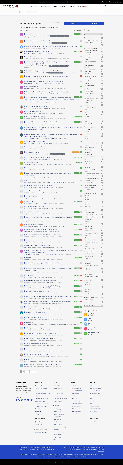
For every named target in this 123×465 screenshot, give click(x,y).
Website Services (57, 396)
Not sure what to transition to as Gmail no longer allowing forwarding (47, 76)
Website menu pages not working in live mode (40, 280)
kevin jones (46, 319)
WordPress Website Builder (60, 398)
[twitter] (25, 400)
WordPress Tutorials (77, 403)
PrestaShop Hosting (58, 432)
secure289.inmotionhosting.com (35, 312)
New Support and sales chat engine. (37, 51)
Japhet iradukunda (29, 138)
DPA (82, 447)
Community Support (30, 23)
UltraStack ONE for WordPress (43, 393)
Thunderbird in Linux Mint (33, 111)
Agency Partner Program (96, 408)
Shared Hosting (39, 385)
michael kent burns (29, 254)
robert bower (27, 335)
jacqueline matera (28, 103)
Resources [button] (105, 2)
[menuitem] (105, 2)
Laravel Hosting (57, 419)
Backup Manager (57, 388)
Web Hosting (38, 382)
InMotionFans (92, 314)
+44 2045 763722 (77, 390)
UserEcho (72, 462)
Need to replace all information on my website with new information (47, 92)
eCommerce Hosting (58, 414)
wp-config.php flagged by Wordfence (37, 157)
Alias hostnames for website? (34, 349)
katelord (45, 148)
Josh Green (46, 124)
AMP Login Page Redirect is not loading (38, 291)
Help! (27, 180)
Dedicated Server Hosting (41, 398)
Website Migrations (76, 411)
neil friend (26, 83)
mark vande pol (28, 43)
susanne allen (43, 231)
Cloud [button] (54, 6)
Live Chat (74, 385)
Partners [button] (81, 6)
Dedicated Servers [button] (44, 6)
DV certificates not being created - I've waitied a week (42, 263)
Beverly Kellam (27, 58)
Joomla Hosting (57, 416)
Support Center (75, 396)
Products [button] (71, 6)
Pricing (37, 414)
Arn (89, 323)
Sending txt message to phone (35, 328)
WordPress (56, 439)
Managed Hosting (76, 408)
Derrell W (48, 43)
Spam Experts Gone (31, 162)
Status (28, 30)
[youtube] (28, 400)
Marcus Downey (28, 53)
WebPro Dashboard (58, 401)
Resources (74, 398)
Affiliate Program (94, 406)
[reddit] (32, 400)
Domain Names (57, 385)
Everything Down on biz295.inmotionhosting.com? (41, 333)
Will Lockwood (27, 154)
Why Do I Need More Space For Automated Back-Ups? (43, 365)
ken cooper (27, 143)
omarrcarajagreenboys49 (48, 143)
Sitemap (92, 413)
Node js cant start (31, 240)
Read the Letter (71, 2)
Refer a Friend (93, 411)
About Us (92, 385)
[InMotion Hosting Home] (8, 6)
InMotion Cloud (39, 424)
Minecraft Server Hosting (59, 427)
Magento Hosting (57, 424)
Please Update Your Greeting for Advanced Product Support (44, 81)
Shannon (26, 72)
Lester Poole (27, 108)
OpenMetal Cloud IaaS (40, 432)
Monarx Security (57, 391)
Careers (92, 401)
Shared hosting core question (35, 212)
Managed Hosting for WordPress (43, 391)
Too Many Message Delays (34, 224)
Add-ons (55, 382)
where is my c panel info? (33, 147)
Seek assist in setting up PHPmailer (37, 354)
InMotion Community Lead (51, 324)
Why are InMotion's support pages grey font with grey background (46, 286)
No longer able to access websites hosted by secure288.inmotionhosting (48, 296)
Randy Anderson (28, 356)
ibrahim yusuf (43, 177)
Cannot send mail (31, 196)
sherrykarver (27, 118)
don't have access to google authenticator (39, 185)
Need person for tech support (35, 117)
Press (91, 398)
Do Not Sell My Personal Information (77, 449)
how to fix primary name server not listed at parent (41, 229)
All (93, 34)
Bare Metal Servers (40, 401)
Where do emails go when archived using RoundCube (43, 71)
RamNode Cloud (39, 421)
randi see (26, 113)
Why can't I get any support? (34, 34)
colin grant (26, 314)
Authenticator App (31, 307)
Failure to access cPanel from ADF (36, 141)
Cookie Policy (55, 456)
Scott (89, 318)
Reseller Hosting (39, 408)
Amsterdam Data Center (96, 396)
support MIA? (29, 322)
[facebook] (17, 400)
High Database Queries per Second (36, 106)
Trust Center (93, 421)
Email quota (29, 275)
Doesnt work (29, 201)
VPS (34, 6)
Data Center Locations (95, 388)
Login (120, 2)
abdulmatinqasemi (48, 118)
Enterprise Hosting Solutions (42, 403)
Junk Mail (28, 359)
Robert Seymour (28, 303)
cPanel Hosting (57, 409)
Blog (91, 403)
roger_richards (27, 324)
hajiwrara (48, 103)
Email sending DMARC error (34, 206)
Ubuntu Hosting (57, 434)
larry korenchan (28, 203)
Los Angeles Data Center (96, 390)
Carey (25, 231)
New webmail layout (32, 86)
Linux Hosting (56, 421)
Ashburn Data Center (95, 393)
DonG (25, 177)
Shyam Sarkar (27, 93)
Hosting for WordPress (41, 388)
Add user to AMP (31, 57)
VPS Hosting (38, 396)
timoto (25, 48)
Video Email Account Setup (34, 317)
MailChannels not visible (33, 191)
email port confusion (32, 168)
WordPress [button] (62, 6)
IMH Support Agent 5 (94, 332)
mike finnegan (27, 164)
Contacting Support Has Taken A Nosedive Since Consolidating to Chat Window (51, 46)
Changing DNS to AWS (32, 152)
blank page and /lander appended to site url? (40, 338)
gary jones (26, 36)
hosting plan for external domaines (36, 343)
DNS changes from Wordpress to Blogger (38, 245)
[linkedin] (22, 400)
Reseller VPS (38, 411)
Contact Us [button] (113, 2)
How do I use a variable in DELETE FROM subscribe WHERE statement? (48, 301)
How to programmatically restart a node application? (42, 235)
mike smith (27, 366)
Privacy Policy (76, 447)
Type (21, 30)
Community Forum (24, 20)
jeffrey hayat (27, 88)
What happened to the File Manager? (37, 41)
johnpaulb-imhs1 (93, 328)
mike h (25, 65)
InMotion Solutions (76, 406)
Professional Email (58, 393)
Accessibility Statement (90, 447)
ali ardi (25, 131)
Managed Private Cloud (41, 406)
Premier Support (76, 393)
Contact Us (74, 413)
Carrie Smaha (46, 36)
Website (28, 257)
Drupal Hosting (57, 411)
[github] (19, 400)
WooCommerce (57, 437)
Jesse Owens (46, 159)
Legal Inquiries (100, 447)
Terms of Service (68, 447)
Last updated (77, 30)
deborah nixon (27, 78)
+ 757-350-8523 (77, 388)
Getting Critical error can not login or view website (41, 122)
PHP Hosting (56, 429)
